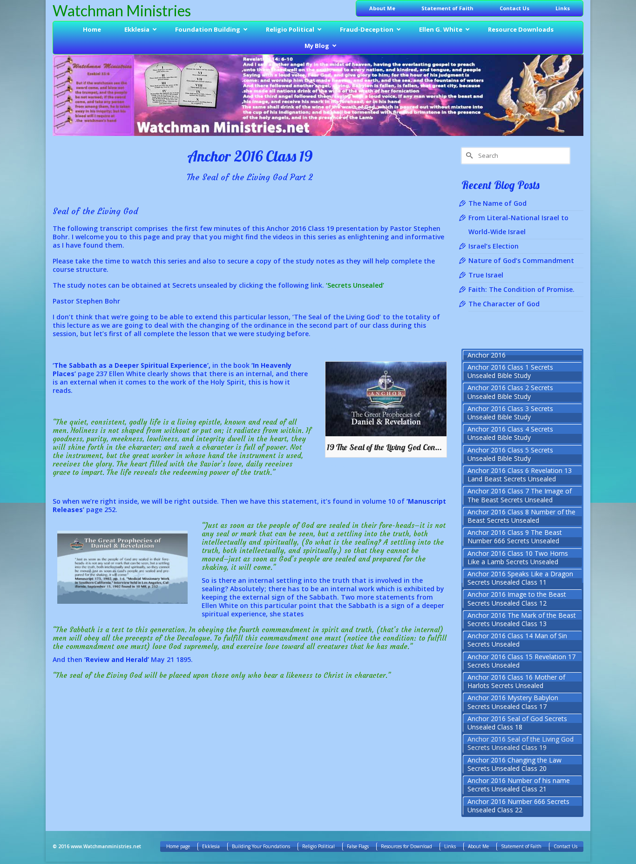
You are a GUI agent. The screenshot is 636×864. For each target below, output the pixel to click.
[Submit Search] (468, 156)
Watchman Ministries (122, 10)
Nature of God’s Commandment (521, 260)
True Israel (485, 274)
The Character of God (504, 303)
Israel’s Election (493, 246)
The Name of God (497, 203)
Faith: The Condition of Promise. (521, 289)
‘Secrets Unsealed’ (355, 285)
